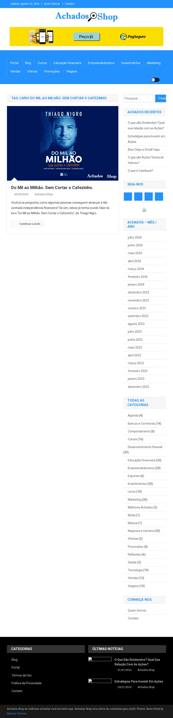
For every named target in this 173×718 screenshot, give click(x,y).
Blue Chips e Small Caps (144, 149)
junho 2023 (135, 339)
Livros (132, 491)
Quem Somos (52, 3)
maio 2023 (135, 347)
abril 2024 (134, 261)
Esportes (134, 476)
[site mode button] (155, 80)
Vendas (15, 71)
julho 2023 (135, 331)
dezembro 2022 (138, 386)
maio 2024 (135, 253)
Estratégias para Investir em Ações (146, 139)
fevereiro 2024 (137, 276)
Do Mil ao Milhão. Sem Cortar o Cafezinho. (52, 187)
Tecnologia (135, 570)
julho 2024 (135, 237)
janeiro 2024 (136, 284)
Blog (28, 63)
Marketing (154, 63)
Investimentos (130, 63)
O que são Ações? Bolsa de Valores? (146, 160)
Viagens (71, 71)
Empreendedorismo (101, 63)
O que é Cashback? (140, 170)
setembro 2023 (138, 316)
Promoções (52, 71)
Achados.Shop (44, 194)
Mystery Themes (17, 713)
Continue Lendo (29, 223)
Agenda (133, 415)
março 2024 (136, 269)
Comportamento (139, 431)
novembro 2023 (138, 300)
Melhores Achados (140, 507)
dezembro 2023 (138, 292)
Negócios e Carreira (141, 531)
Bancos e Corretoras (141, 423)
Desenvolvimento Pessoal (145, 447)
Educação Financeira (67, 63)
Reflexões (134, 554)
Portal (14, 63)
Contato (69, 3)
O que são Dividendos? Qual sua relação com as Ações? (146, 125)
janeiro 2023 (136, 378)
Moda (131, 515)
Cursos (42, 63)
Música (132, 523)
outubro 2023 (137, 308)
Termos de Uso (22, 675)
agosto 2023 (136, 324)
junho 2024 (135, 245)
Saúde (132, 562)
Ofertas (32, 71)
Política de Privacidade (27, 683)
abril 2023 (134, 355)
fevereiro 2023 (137, 371)
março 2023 (136, 363)
